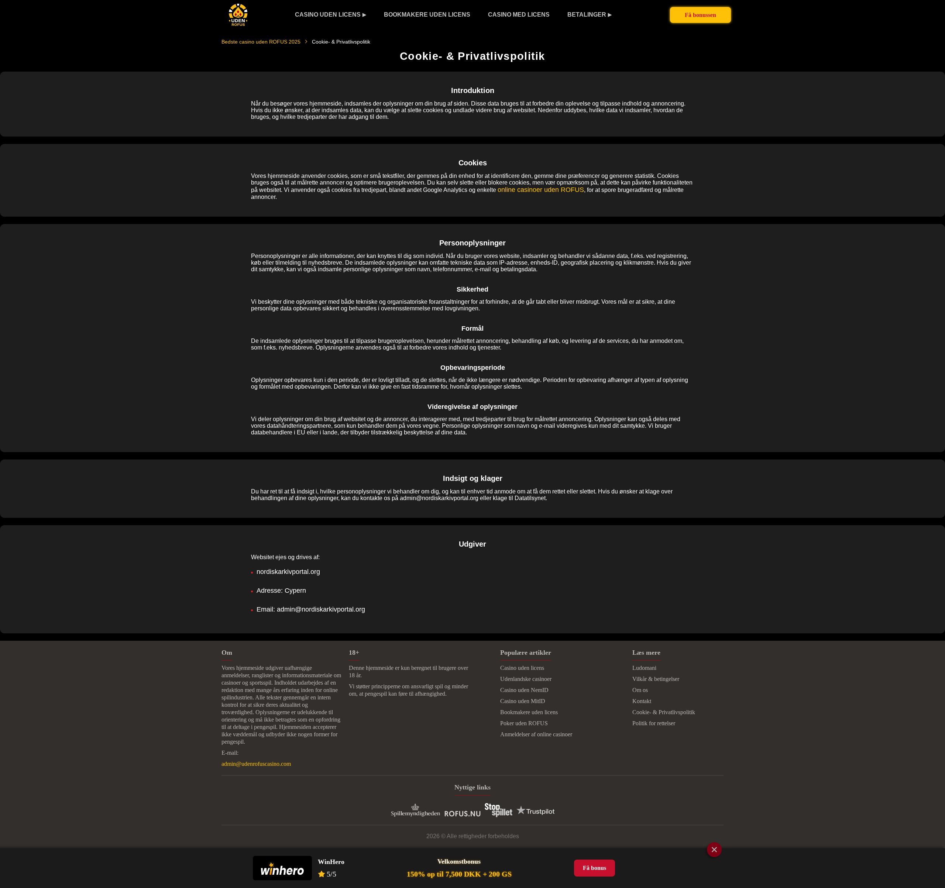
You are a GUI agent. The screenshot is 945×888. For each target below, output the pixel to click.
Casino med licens (519, 14)
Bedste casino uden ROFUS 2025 (260, 42)
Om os (640, 690)
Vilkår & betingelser (655, 679)
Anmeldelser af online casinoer (536, 734)
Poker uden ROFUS (524, 723)
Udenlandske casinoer (525, 679)
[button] (932, 812)
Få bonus (594, 868)
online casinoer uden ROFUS (541, 189)
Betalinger (586, 14)
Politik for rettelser (653, 723)
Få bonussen (700, 15)
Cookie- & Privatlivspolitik (663, 712)
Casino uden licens (328, 14)
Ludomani (644, 668)
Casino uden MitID (522, 701)
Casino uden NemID (524, 690)
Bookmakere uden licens (427, 14)
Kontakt (641, 701)
